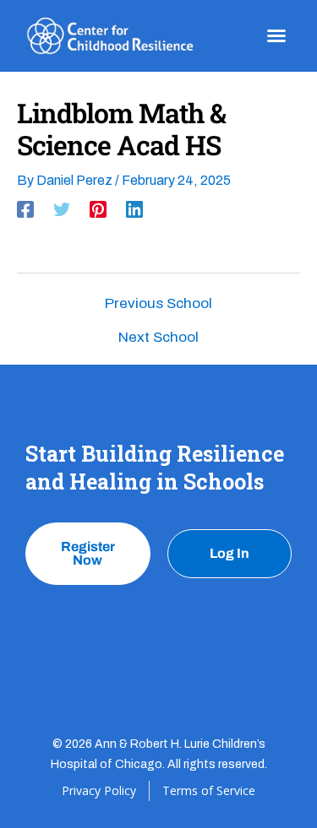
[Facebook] (25, 209)
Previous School (158, 303)
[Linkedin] (134, 209)
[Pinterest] (98, 209)
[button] (276, 35)
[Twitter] (61, 209)
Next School (158, 337)
